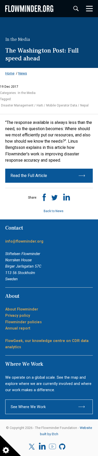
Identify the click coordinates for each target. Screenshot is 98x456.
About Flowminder (21, 309)
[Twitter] (32, 447)
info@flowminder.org (24, 241)
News (22, 73)
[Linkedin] (42, 446)
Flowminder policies (23, 322)
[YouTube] (52, 447)
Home (9, 73)
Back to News (53, 211)
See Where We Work (28, 407)
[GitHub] (62, 447)
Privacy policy (17, 315)
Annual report (17, 328)
